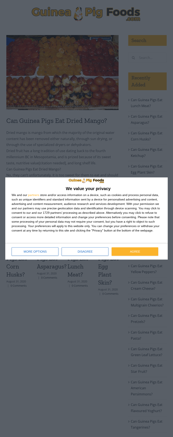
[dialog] (86, 218)
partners (33, 194)
